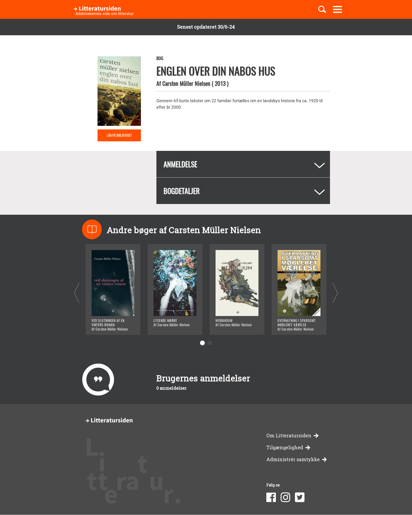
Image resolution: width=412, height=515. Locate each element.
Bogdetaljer (182, 190)
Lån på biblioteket (119, 135)
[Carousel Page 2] (209, 343)
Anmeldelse (180, 164)
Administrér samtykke (293, 459)
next (335, 293)
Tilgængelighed (284, 447)
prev (77, 293)
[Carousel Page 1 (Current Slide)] (202, 343)
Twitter (299, 497)
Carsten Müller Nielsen (186, 83)
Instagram (285, 497)
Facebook (271, 497)
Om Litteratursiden (288, 435)
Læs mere (107, 325)
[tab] (243, 164)
